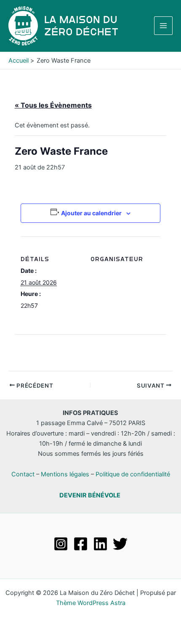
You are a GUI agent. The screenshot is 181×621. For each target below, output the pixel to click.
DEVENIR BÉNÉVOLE (89, 495)
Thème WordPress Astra (90, 603)
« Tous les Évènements (53, 105)
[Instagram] (60, 543)
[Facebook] (80, 543)
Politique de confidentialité (133, 474)
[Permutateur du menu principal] (163, 25)
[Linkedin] (100, 543)
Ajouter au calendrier (91, 213)
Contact (23, 474)
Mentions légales (65, 474)
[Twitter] (120, 543)
